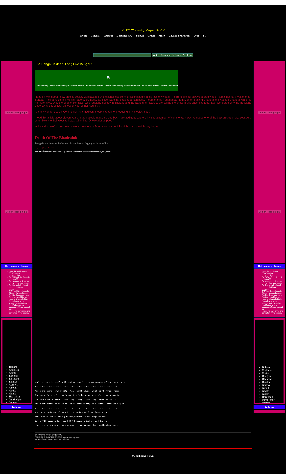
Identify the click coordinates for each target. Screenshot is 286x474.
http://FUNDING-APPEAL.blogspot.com (86, 417)
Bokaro (13, 363)
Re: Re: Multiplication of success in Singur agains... (18, 287)
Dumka (13, 378)
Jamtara (13, 399)
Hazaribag (14, 393)
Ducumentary (124, 35)
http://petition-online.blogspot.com (87, 412)
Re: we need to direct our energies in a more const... (19, 282)
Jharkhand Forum (179, 35)
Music (162, 35)
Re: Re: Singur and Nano (19, 295)
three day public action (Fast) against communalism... (18, 273)
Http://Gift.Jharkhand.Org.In (90, 421)
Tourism (108, 35)
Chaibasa (14, 366)
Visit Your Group (39, 439)
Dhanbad (14, 375)
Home (83, 35)
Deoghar (13, 372)
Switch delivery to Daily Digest (57, 437)
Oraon (151, 35)
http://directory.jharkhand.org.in (97, 399)
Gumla (12, 390)
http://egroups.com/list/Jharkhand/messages (94, 425)
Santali (140, 35)
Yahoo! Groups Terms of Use (53, 439)
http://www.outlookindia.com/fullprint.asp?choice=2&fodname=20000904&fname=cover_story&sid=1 (73, 152)
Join (196, 35)
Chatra (12, 369)
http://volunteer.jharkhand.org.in (105, 404)
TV (204, 35)
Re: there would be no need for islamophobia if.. (19, 298)
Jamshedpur (15, 396)
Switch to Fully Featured (73, 437)
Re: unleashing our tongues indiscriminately (18, 302)
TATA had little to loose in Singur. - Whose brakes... (19, 292)
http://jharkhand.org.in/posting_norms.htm (95, 395)
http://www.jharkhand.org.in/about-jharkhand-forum (91, 391)
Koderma (14, 402)
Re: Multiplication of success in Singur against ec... (19, 307)
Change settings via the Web (42, 436)
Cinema (95, 35)
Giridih (13, 384)
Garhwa (13, 381)
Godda (12, 387)
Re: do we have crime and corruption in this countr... (19, 312)
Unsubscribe (65, 439)
